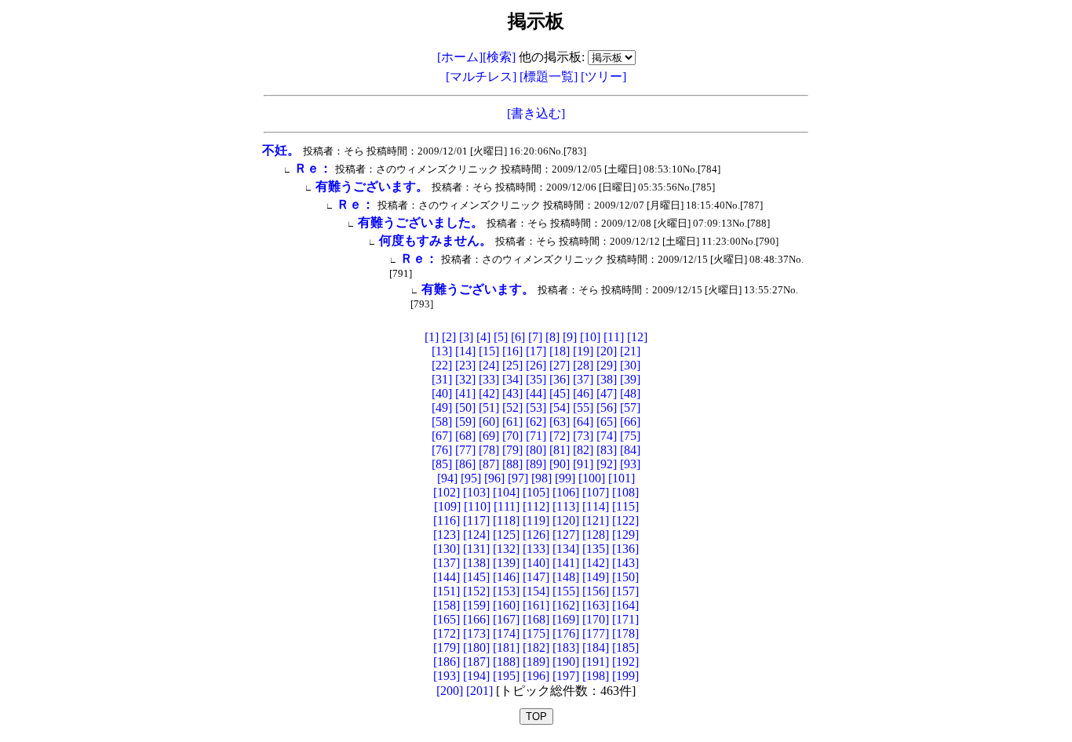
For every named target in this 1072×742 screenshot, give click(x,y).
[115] (625, 506)
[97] (518, 478)
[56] (606, 407)
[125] (506, 534)
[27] (559, 365)
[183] (565, 647)
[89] (536, 464)
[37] (583, 379)
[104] (506, 492)
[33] (489, 379)
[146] (506, 577)
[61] (512, 421)
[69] (489, 435)
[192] (625, 661)
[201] (479, 690)
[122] (625, 520)
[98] (541, 478)
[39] (630, 379)
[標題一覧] (550, 76)
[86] (465, 464)
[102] (446, 492)
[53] (536, 407)
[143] (625, 562)
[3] (466, 337)
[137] (446, 562)
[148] (565, 577)
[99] (565, 478)
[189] (536, 661)
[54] (559, 407)
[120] (565, 520)
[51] (489, 407)
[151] (446, 591)
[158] (446, 605)
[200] (449, 690)
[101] (621, 478)
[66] (630, 421)
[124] (476, 534)
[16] (512, 351)
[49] (442, 407)
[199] (625, 675)
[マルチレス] (483, 76)
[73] (583, 435)
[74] (606, 435)
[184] (595, 647)
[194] (476, 675)
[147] (536, 577)
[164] (625, 605)
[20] (606, 351)
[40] (442, 393)
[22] (442, 365)
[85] (442, 464)
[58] (442, 421)
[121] (595, 520)
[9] (570, 337)
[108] (625, 492)
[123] (446, 534)
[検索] (499, 57)
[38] (606, 379)
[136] (625, 548)
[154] (536, 591)
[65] (606, 421)
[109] (447, 506)
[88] (512, 464)
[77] (465, 449)
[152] (476, 591)
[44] (536, 393)
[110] (477, 506)
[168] (536, 619)
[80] (536, 449)
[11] (613, 337)
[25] (512, 365)
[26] (536, 365)
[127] (565, 534)
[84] (630, 449)
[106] (565, 492)
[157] (625, 591)
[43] (512, 393)
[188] (506, 661)
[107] (595, 492)
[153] (506, 591)
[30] (630, 365)
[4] (483, 337)
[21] (630, 351)
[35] (536, 379)
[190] (565, 661)
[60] (489, 421)
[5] (501, 337)
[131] (476, 548)
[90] (559, 464)
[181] (506, 647)
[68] (465, 435)
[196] (536, 675)
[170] (595, 619)
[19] (583, 351)
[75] (630, 435)
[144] (446, 577)
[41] (465, 393)
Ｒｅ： (313, 168)
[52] (512, 407)
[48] (630, 393)
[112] (536, 506)
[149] (595, 577)
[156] (595, 591)
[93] (630, 464)
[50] (465, 407)
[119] (536, 520)
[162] (565, 605)
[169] (565, 619)
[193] (446, 675)
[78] (489, 449)
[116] (446, 520)
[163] (595, 605)
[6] (518, 337)
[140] (536, 562)
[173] (476, 633)
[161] (536, 605)
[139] (506, 562)
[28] (583, 365)
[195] (506, 675)
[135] (595, 548)
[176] (565, 633)
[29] (606, 365)
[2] (449, 337)
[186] (446, 661)
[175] (536, 633)
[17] (536, 351)
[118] (506, 520)
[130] (446, 548)
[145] (476, 577)
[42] (489, 393)
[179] (446, 647)
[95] (471, 478)
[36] (559, 379)
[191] (595, 661)
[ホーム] (460, 57)
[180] (476, 647)
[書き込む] (536, 113)
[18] (559, 351)
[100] (591, 478)
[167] (506, 619)
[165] (446, 619)
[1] (432, 337)
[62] (536, 421)
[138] (476, 562)
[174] (506, 633)
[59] (465, 421)
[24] (489, 365)
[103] (476, 492)
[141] (565, 562)
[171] (625, 619)
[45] (559, 393)
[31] (442, 379)
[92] (606, 464)
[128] (595, 534)
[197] (565, 675)
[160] (506, 605)
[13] (442, 351)
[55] (583, 407)
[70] (512, 435)
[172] (446, 633)
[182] (536, 647)
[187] (476, 661)
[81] (559, 449)
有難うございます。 (371, 186)
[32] (465, 379)
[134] (565, 548)
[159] (476, 605)
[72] (559, 435)
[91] (583, 464)
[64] (583, 421)
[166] (476, 619)
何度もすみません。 (435, 240)
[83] (606, 449)
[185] (625, 647)
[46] (583, 393)
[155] (565, 591)
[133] (536, 548)
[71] (536, 435)
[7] (535, 337)
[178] (625, 633)
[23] (465, 365)
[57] (630, 407)
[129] (625, 534)
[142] (595, 562)
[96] (494, 478)
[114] (595, 506)
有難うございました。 (420, 222)
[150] (625, 577)
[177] (595, 633)
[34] (512, 379)
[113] (565, 506)
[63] (559, 421)
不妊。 (281, 150)
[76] (442, 449)
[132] (506, 548)
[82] (583, 449)
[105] (536, 492)
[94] (447, 478)
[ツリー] (603, 76)
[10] (590, 337)
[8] (552, 337)
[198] (595, 675)
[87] (489, 464)
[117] (476, 520)
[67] (442, 435)
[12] (637, 337)
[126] (536, 534)
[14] (465, 351)
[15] (489, 351)
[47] (606, 393)
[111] (507, 506)
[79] (512, 449)
